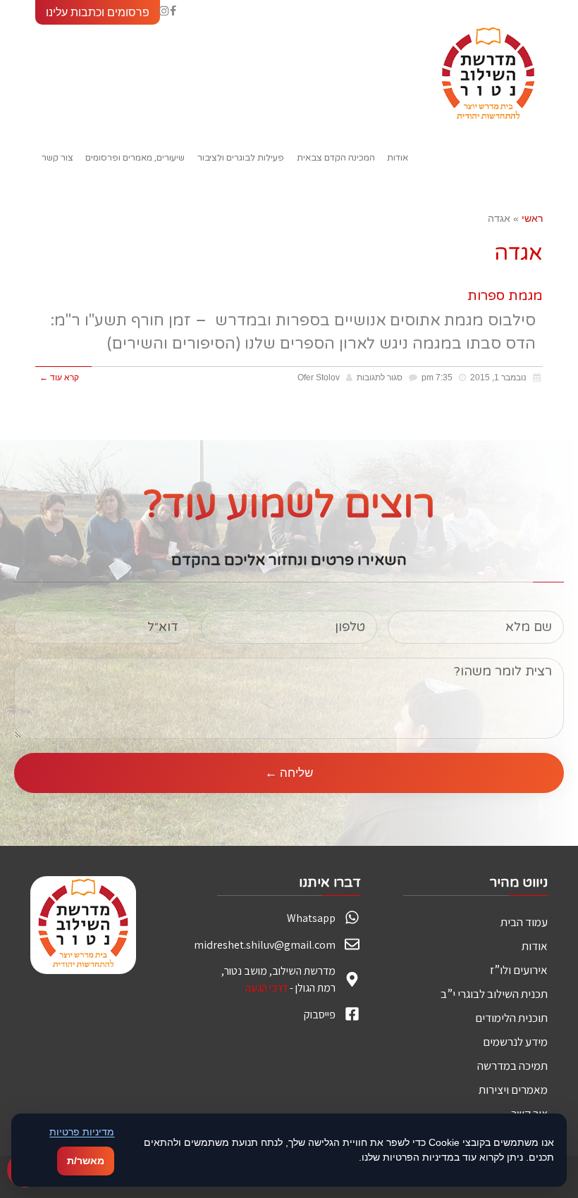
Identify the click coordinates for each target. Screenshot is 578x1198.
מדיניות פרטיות (81, 1131)
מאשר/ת (85, 1160)
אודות (535, 946)
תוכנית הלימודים (511, 1017)
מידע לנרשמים (515, 1041)
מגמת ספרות (505, 296)
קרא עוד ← (59, 377)
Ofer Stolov (318, 377)
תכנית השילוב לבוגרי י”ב (494, 994)
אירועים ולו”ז (519, 970)
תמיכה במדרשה (512, 1065)
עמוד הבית (524, 922)
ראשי (532, 218)
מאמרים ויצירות (513, 1089)
